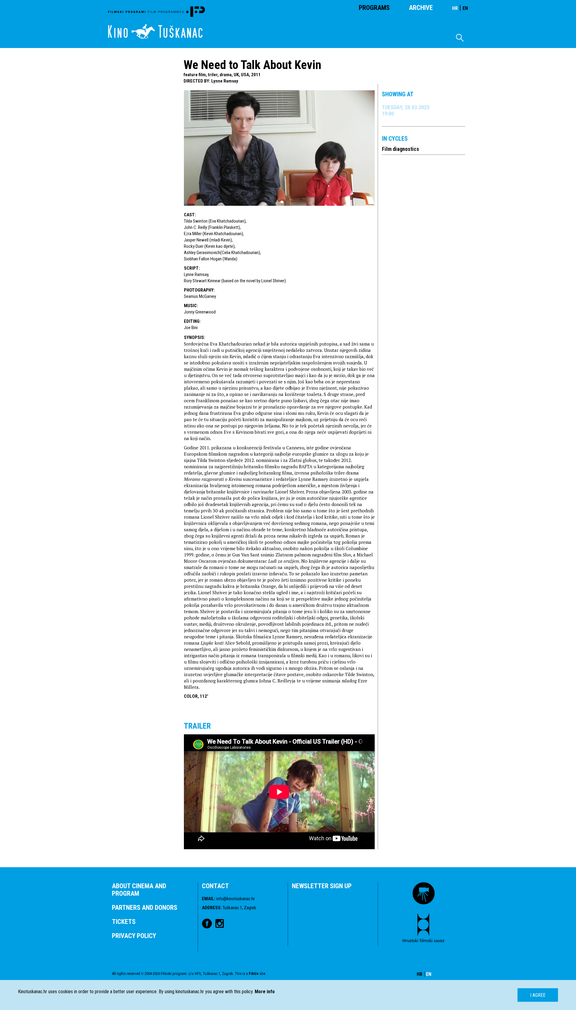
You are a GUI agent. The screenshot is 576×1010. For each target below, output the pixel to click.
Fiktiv (254, 973)
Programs (374, 7)
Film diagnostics (400, 149)
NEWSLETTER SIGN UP (322, 886)
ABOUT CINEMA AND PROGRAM (139, 889)
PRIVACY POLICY (134, 936)
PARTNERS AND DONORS (144, 907)
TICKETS (124, 921)
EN (465, 8)
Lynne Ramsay (224, 81)
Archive (421, 7)
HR (455, 8)
